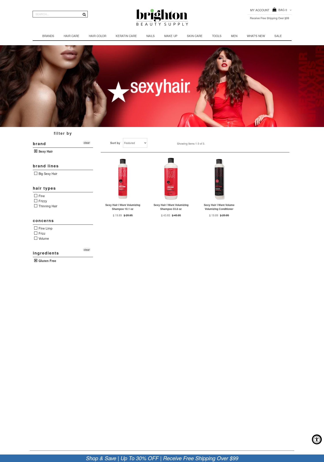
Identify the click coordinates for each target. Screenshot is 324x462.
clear (87, 142)
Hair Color (97, 36)
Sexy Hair (45, 151)
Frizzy (42, 201)
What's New (256, 36)
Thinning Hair (47, 206)
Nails (150, 36)
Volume (43, 238)
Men (234, 36)
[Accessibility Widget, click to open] (317, 439)
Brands (48, 36)
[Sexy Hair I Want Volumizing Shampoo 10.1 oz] (123, 179)
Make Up (170, 36)
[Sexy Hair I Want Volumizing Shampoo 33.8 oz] (171, 179)
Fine (41, 196)
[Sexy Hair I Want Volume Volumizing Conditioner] (219, 179)
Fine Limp (45, 228)
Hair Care (71, 36)
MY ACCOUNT (259, 10)
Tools (217, 36)
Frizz (41, 233)
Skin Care (195, 36)
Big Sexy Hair (47, 173)
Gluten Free (47, 260)
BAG (282, 10)
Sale (278, 36)
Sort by (115, 143)
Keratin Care (126, 36)
